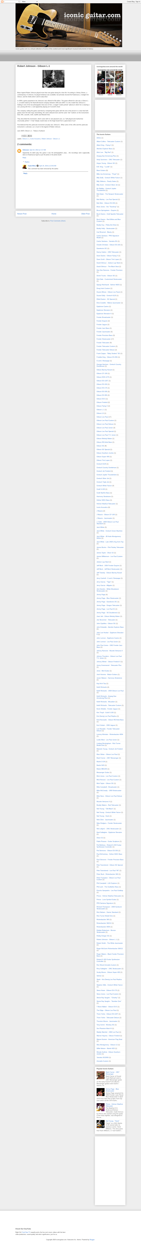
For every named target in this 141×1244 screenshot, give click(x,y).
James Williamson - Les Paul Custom (109, 556)
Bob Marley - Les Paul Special (107, 199)
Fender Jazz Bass (103, 328)
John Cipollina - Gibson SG (106, 623)
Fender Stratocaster (104, 339)
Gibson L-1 (25, 139)
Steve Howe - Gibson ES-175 (107, 990)
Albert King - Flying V (104, 145)
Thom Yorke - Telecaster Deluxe (108, 1017)
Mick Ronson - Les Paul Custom (108, 780)
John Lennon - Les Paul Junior (107, 642)
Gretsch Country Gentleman (106, 467)
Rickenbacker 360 (103, 919)
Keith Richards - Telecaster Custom (109, 705)
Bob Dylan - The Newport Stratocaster (110, 194)
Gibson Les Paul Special (105, 431)
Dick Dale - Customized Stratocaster (109, 279)
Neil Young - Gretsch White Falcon (109, 812)
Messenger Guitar (103, 772)
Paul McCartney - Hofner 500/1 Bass (109, 854)
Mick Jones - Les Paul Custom (107, 776)
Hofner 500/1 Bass (103, 500)
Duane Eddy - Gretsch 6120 (106, 295)
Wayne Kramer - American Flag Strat (109, 1039)
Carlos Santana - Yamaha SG (107, 241)
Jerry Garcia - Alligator (104, 585)
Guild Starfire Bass (103, 493)
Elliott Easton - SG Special (106, 299)
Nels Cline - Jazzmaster (105, 820)
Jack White (100, 527)
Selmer (99, 976)
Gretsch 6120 (101, 464)
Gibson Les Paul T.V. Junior (106, 435)
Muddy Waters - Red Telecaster (108, 805)
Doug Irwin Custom (103, 288)
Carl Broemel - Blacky (104, 232)
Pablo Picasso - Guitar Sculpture (108, 841)
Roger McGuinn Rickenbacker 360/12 (110, 948)
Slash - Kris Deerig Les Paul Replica (109, 979)
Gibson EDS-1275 (103, 377)
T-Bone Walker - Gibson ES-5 (107, 1007)
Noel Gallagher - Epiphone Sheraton (109, 832)
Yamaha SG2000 (103, 1057)
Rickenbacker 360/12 (104, 923)
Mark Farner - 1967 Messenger (108, 758)
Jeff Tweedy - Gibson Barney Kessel (109, 573)
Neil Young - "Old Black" (105, 809)
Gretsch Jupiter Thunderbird (106, 475)
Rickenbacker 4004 (103, 927)
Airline (99, 138)
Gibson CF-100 (102, 373)
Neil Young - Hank (103, 816)
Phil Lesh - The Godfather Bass (108, 887)
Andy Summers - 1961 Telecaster (108, 159)
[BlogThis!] (25, 136)
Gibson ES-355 (102, 395)
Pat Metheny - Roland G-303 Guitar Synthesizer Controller (109, 846)
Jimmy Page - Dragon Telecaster (108, 605)
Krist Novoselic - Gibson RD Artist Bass (110, 720)
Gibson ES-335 (102, 391)
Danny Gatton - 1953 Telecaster (108, 252)
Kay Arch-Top (101, 683)
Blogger (92, 1239)
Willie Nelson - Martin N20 (106, 1048)
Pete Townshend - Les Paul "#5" (108, 870)
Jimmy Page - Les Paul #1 (106, 609)
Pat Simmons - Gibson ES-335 (107, 850)
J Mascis (100, 511)
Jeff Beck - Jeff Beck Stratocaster (108, 569)
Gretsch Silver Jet (103, 478)
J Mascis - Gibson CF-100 (106, 514)
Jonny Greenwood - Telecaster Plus (109, 665)
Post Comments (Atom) (57, 221)
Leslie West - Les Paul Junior (107, 740)
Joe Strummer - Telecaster (106, 620)
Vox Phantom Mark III (104, 1028)
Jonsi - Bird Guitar (103, 671)
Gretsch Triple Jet (103, 482)
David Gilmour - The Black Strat (108, 266)
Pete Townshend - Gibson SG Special (110, 865)
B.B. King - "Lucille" (103, 167)
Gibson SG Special (103, 449)
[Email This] (22, 136)
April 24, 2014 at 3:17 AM (38, 150)
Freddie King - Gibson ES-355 (107, 357)
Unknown (26, 150)
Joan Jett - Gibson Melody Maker (108, 616)
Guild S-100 (101, 489)
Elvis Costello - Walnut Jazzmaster (109, 303)
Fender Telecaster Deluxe (106, 350)
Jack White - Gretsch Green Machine (109, 531)
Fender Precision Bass (104, 335)
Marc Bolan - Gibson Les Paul (107, 754)
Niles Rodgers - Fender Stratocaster (109, 823)
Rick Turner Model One (105, 916)
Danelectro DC (102, 248)
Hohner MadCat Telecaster (106, 504)
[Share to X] (27, 136)
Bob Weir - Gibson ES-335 (106, 203)
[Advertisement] (56, 56)
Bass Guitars (101, 170)
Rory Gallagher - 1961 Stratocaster (109, 968)
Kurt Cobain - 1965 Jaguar (106, 725)
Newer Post (21, 214)
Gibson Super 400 (103, 456)
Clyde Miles (32, 166)
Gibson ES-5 (101, 399)
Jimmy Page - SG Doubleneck (107, 613)
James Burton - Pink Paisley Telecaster (110, 547)
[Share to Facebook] (29, 136)
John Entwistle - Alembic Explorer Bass (110, 627)
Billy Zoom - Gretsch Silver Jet (107, 185)
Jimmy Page (101, 594)
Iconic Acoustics (35, 139)
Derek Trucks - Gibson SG (106, 276)
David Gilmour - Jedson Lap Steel (108, 263)
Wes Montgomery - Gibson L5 (107, 1045)
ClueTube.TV (26, 1232)
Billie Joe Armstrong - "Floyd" (107, 174)
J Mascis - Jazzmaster (104, 518)
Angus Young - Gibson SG (106, 163)
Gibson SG (100, 446)
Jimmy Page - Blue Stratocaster (108, 598)
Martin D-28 (101, 761)
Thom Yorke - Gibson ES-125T (107, 1014)
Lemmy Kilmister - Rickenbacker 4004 (110, 734)
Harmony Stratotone (104, 496)
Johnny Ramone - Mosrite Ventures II (110, 651)
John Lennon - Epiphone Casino (108, 638)
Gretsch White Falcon (104, 485)
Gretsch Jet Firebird (103, 471)
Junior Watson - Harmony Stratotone (109, 678)
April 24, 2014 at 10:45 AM (47, 166)
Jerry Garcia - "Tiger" (104, 582)
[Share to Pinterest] (31, 136)
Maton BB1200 (102, 769)
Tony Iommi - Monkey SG (105, 1025)
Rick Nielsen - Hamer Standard (107, 912)
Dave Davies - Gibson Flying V (107, 256)
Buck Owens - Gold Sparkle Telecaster (110, 214)
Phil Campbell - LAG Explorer (107, 883)
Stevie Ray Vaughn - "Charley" (107, 997)
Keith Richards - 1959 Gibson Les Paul (110, 691)
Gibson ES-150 (102, 384)
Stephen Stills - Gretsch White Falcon (110, 985)
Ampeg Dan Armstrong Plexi (106, 156)
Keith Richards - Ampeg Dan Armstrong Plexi (106, 697)
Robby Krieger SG (103, 936)
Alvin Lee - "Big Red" (104, 152)
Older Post (85, 214)
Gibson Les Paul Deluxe (105, 424)
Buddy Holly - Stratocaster (106, 228)
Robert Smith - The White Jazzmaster (110, 943)
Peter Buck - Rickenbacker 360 (107, 874)
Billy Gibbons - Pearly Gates (106, 181)
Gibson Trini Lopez (103, 460)
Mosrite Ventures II (103, 801)
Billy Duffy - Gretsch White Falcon (108, 178)
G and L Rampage (103, 361)
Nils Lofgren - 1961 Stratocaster (108, 829)
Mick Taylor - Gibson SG (105, 783)
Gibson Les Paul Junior (105, 428)
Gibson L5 (100, 413)
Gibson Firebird (102, 402)
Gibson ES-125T (102, 381)
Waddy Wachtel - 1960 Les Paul (108, 1032)
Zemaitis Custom (102, 1061)
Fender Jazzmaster (103, 332)
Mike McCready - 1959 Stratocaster (109, 790)
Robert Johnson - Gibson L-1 (51, 139)
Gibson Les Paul (102, 417)
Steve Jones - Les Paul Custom (108, 994)
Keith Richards (102, 687)
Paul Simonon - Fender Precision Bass (110, 859)
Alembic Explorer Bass (104, 149)
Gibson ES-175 (102, 388)
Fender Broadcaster (104, 317)
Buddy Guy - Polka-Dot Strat (106, 225)
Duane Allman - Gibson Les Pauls (108, 292)
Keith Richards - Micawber (106, 702)
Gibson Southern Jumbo (105, 453)
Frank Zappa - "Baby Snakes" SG (108, 353)
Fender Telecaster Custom (106, 346)
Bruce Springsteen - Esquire (106, 210)
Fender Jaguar (102, 324)
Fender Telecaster (103, 342)
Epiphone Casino (103, 306)
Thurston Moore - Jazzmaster (107, 1021)
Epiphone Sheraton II (104, 313)
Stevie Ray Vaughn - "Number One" (109, 1001)
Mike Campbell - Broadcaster (107, 787)
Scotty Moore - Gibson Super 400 (108, 972)
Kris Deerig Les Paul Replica (106, 716)
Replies (27, 162)
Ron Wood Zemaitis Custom (106, 965)
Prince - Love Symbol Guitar (106, 899)
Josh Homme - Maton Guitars (107, 674)
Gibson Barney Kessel (104, 370)
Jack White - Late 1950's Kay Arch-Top (110, 542)
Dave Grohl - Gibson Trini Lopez (108, 259)
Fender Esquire (102, 321)
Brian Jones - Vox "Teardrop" (107, 207)
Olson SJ (100, 838)
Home (54, 214)
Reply (24, 157)
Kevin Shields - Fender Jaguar (107, 709)
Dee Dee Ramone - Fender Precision (109, 270)
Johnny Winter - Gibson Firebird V (108, 661)
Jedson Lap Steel (103, 562)
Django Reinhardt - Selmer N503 (108, 285)
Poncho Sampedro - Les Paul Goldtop (110, 890)
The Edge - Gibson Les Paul (106, 1010)
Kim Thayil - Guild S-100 (105, 712)
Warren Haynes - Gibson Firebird (108, 1036)
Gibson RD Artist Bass (104, 442)
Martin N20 (100, 765)
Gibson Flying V (102, 406)
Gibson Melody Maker (104, 438)
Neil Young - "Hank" (112, 1121)
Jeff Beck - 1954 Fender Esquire (108, 565)
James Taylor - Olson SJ (105, 553)
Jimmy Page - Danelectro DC (107, 602)
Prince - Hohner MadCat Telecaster (109, 896)
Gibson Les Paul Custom (105, 420)
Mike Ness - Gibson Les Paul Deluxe (109, 796)
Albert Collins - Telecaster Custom (108, 141)
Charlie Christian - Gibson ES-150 (108, 245)
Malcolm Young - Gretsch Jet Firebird (110, 749)
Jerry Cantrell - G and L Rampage (108, 578)
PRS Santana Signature (105, 903)
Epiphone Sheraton (103, 310)
